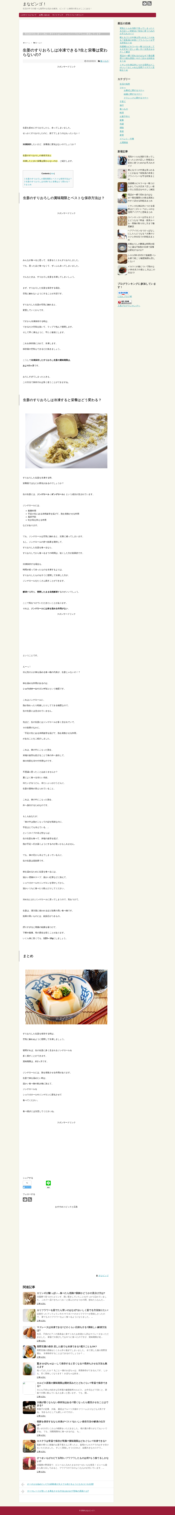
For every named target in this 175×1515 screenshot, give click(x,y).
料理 (122, 113)
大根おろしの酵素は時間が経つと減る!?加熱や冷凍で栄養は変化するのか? (141, 247)
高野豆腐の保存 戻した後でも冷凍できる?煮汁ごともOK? (67, 1346)
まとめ (28, 184)
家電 (122, 135)
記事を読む (41, 1304)
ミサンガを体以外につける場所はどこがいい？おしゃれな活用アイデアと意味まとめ (137, 67)
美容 (122, 131)
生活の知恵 (125, 84)
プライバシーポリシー (75, 15)
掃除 (122, 128)
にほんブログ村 (125, 296)
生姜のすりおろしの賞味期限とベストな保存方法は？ (48, 179)
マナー (123, 88)
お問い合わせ (44, 15)
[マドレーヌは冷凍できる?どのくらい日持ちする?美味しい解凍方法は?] (29, 1332)
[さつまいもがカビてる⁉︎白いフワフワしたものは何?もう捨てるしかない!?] (29, 1463)
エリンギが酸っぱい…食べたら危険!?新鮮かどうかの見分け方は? (71, 1293)
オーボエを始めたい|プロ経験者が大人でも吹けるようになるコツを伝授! (60, 1484)
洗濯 (122, 124)
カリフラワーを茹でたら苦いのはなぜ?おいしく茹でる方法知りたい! (72, 1310)
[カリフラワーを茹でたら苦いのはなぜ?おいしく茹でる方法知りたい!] (29, 1315)
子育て (123, 101)
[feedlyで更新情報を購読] (144, 3)
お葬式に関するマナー (134, 90)
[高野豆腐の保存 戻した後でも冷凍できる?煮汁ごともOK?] (29, 1351)
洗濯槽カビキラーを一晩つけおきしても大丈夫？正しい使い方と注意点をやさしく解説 (137, 49)
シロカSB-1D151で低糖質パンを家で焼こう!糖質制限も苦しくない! (142, 258)
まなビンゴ (103, 1275)
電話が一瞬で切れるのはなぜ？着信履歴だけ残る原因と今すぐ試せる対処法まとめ (137, 58)
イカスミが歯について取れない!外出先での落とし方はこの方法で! (141, 269)
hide (52, 174)
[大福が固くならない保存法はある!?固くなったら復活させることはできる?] (29, 1407)
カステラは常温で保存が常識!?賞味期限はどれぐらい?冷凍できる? (71, 1441)
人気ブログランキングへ (129, 306)
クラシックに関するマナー (136, 98)
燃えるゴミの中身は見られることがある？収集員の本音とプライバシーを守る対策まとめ (137, 40)
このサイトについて (28, 15)
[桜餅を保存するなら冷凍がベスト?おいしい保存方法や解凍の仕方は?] (29, 1426)
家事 (122, 120)
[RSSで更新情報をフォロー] (149, 3)
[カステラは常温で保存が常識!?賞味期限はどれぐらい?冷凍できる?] (29, 1446)
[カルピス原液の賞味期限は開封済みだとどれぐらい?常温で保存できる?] (29, 1388)
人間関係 (124, 142)
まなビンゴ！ (35, 4)
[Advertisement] (66, 102)
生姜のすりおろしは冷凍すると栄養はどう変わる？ (47, 181)
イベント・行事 (127, 139)
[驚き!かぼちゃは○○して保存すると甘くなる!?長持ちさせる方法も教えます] (29, 1368)
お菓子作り (125, 116)
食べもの (104, 61)
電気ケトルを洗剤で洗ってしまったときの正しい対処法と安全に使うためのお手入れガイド (137, 31)
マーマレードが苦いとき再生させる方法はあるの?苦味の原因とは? (58, 1491)
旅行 (122, 105)
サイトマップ (57, 15)
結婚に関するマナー (133, 94)
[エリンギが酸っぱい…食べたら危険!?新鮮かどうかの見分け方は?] (29, 1298)
